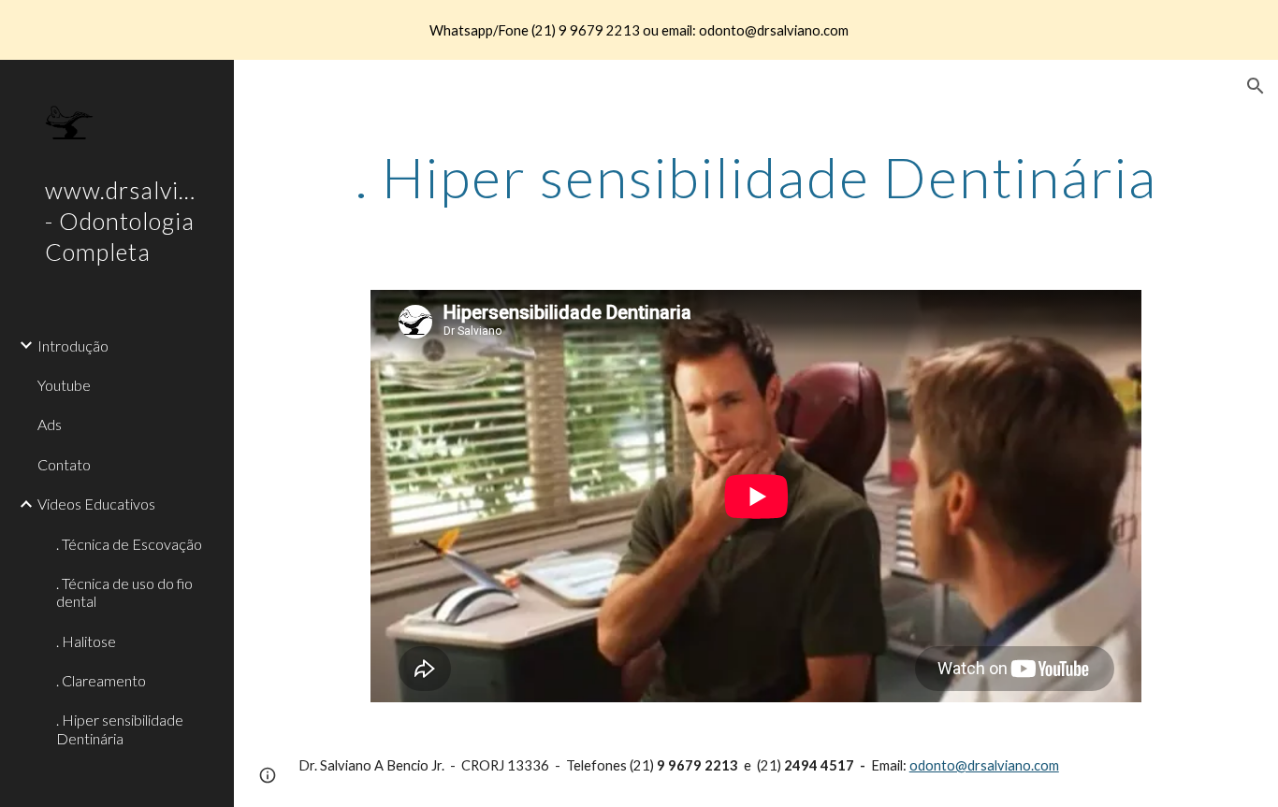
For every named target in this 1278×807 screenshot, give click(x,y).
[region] (639, 30)
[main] (756, 176)
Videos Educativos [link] (96, 503)
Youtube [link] (64, 385)
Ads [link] (49, 424)
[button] (1255, 86)
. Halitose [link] (86, 641)
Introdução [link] (73, 345)
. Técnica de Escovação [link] (129, 544)
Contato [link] (64, 464)
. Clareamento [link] (101, 680)
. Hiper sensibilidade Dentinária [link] (119, 728)
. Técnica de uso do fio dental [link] (124, 592)
